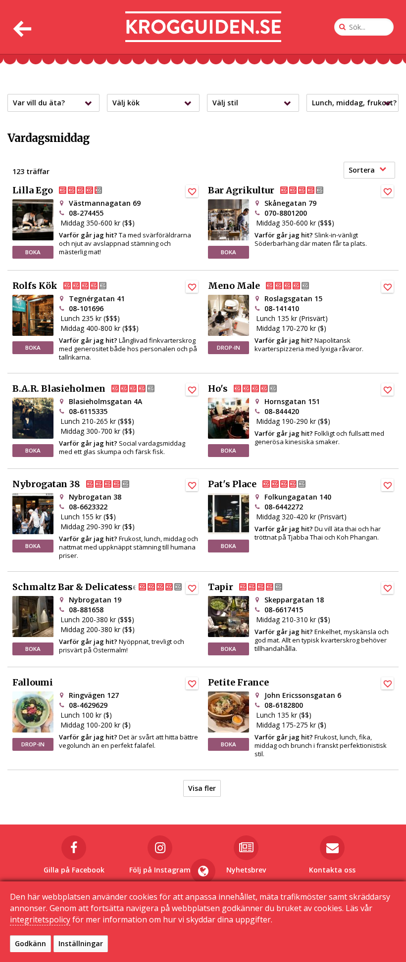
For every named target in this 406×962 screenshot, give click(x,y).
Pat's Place (232, 484)
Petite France (238, 682)
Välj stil (225, 102)
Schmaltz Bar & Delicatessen (78, 587)
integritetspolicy (40, 919)
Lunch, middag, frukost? (354, 102)
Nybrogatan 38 (46, 484)
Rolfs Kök (34, 285)
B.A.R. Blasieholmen (58, 388)
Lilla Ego (32, 190)
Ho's (218, 388)
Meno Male (234, 285)
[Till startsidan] (203, 27)
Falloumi (32, 682)
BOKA (33, 252)
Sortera (362, 170)
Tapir (220, 587)
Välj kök (126, 102)
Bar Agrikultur (241, 190)
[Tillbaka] (21, 27)
